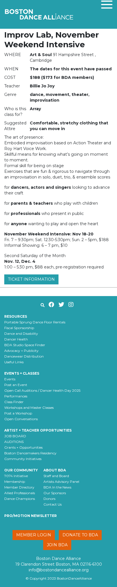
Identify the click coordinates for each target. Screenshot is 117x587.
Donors (49, 498)
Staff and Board (56, 476)
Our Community (21, 470)
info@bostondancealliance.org (59, 569)
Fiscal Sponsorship (19, 328)
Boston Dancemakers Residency (30, 453)
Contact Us (52, 504)
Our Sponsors (54, 493)
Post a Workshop (18, 413)
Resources (15, 316)
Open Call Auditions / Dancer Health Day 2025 (42, 390)
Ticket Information (31, 279)
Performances (15, 396)
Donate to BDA (80, 534)
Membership (14, 481)
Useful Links (14, 362)
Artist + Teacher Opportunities (38, 430)
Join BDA (57, 544)
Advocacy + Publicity (21, 350)
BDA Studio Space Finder (24, 345)
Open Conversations (21, 419)
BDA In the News (57, 487)
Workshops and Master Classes (29, 407)
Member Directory (19, 487)
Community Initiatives (22, 459)
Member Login (33, 534)
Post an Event (15, 385)
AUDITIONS (14, 442)
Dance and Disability (21, 333)
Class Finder (14, 402)
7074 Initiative (16, 476)
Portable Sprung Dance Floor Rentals (34, 322)
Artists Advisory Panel (61, 481)
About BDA (54, 470)
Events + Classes (21, 373)
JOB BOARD (15, 436)
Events (9, 379)
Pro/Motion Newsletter (30, 516)
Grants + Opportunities (23, 447)
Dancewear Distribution (24, 356)
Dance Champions (19, 498)
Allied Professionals (19, 493)
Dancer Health (16, 339)
